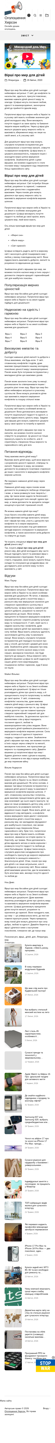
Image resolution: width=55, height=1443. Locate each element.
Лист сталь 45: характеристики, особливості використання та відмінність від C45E (35, 1036)
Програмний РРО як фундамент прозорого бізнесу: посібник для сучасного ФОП (36, 1357)
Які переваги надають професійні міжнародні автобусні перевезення (36, 1227)
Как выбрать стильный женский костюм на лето (37, 1010)
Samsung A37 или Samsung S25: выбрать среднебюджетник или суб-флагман (36, 1121)
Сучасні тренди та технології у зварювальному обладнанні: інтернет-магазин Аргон (36, 1057)
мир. (7, 940)
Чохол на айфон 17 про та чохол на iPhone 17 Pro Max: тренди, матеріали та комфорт (37, 1142)
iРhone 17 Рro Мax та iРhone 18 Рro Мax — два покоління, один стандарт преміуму (37, 1250)
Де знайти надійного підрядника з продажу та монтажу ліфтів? (37, 1098)
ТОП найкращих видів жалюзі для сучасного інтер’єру (36, 1205)
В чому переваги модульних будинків (35, 967)
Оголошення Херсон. (15, 1411)
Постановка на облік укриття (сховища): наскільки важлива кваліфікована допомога (37, 1335)
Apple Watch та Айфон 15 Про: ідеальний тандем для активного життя (37, 1076)
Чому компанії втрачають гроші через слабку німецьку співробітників (37, 1291)
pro (16, 937)
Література (13, 80)
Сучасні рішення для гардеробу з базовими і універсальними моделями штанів (36, 1164)
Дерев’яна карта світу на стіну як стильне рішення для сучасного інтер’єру (37, 1313)
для (34, 937)
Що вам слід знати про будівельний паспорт (36, 989)
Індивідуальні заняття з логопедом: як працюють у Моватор (37, 1184)
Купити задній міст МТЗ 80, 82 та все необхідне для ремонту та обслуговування (36, 1271)
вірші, (21, 937)
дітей (28, 937)
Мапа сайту (6, 1400)
